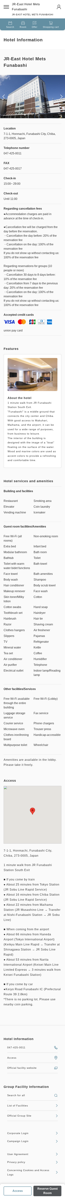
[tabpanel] (32, 96)
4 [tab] (35, 115)
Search (10, 27)
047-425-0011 (16, 1047)
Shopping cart (51, 27)
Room (23, 27)
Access (17, 1190)
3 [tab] (32, 115)
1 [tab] (25, 115)
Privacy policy (16, 1162)
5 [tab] (39, 115)
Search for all (16, 1095)
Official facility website (22, 1067)
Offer (34, 27)
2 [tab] (28, 115)
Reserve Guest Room (47, 1191)
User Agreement (17, 1154)
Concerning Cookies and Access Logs (28, 1172)
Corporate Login (18, 1133)
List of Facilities (17, 1105)
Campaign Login (18, 1141)
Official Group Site (19, 1115)
